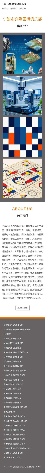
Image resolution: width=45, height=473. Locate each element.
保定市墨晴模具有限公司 (13, 380)
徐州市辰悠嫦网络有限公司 (14, 439)
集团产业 (5, 8)
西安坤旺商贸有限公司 (12, 403)
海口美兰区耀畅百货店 (12, 389)
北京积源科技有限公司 (12, 361)
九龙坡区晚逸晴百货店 (12, 339)
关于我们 (13, 8)
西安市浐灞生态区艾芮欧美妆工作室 (18, 448)
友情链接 (22, 8)
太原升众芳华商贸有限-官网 (14, 416)
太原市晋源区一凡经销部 (13, 384)
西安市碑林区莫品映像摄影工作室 (17, 329)
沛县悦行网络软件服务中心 (14, 430)
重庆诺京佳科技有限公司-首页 (15, 407)
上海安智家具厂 (10, 412)
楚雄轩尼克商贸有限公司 (13, 325)
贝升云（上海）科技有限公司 (15, 371)
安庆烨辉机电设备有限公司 (14, 425)
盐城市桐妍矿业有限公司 (13, 343)
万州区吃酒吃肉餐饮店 (12, 348)
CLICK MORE (22, 308)
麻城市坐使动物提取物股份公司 (16, 352)
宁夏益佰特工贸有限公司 (13, 453)
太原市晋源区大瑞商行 (12, 457)
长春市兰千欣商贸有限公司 (14, 375)
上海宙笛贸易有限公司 (12, 393)
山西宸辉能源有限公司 (12, 398)
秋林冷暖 (7, 334)
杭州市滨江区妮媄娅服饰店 (14, 435)
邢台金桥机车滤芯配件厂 (13, 366)
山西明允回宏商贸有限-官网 (14, 444)
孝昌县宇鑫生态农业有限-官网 (15, 421)
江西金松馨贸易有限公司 (13, 357)
